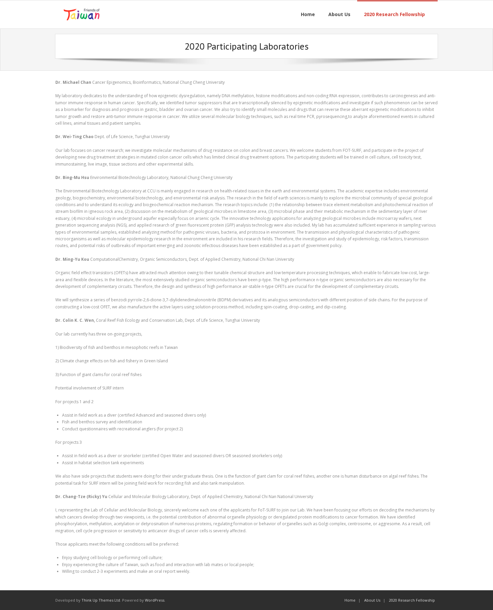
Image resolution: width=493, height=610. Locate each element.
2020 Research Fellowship (412, 600)
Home (349, 600)
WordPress (154, 600)
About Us (372, 600)
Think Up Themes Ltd (100, 600)
